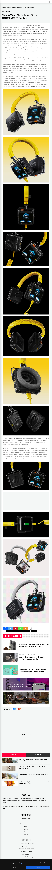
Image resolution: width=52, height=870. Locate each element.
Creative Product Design (26, 851)
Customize (14, 867)
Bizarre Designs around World (26, 848)
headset (32, 86)
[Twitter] (10, 628)
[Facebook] (5, 628)
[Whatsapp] (20, 628)
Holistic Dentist (26, 818)
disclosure (41, 806)
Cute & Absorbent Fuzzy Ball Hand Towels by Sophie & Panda (31, 658)
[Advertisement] (26, 501)
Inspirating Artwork (26, 846)
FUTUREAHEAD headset (32, 31)
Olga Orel (8, 31)
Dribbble (26, 826)
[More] (25, 628)
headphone (23, 631)
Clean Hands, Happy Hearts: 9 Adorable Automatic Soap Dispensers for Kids (33, 671)
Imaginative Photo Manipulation (26, 843)
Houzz (26, 834)
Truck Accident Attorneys (26, 821)
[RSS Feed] (20, 709)
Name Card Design (26, 854)
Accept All (38, 867)
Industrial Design (6, 11)
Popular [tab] (14, 755)
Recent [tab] (38, 755)
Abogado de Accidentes (26, 824)
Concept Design (9, 631)
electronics (16, 631)
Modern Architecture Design (26, 857)
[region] (26, 864)
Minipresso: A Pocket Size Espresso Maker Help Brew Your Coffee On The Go (34, 645)
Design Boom (26, 832)
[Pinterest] (15, 628)
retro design (34, 631)
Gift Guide (21, 654)
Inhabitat (26, 829)
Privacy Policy (24, 863)
